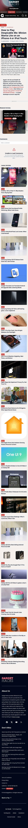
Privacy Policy (5, 780)
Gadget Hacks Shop (10, 15)
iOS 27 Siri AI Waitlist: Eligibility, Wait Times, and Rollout (12, 357)
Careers (7, 788)
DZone (19, 817)
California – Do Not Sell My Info (9, 785)
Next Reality (19, 12)
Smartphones (14, 8)
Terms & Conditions (7, 777)
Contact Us (4, 783)
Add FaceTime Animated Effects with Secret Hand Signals (13, 750)
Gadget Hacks (12, 12)
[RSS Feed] (21, 722)
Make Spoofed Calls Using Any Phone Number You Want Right (13, 763)
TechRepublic (7, 813)
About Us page (16, 717)
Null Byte (25, 12)
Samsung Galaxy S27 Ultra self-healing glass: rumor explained (12, 309)
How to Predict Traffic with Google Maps (12, 747)
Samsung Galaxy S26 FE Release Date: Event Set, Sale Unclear (12, 260)
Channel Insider (11, 817)
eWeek (14, 813)
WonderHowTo (4, 12)
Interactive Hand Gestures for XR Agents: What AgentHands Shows (13, 409)
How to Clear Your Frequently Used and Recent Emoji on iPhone (13, 759)
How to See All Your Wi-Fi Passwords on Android (14, 732)
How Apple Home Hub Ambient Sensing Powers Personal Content (13, 443)
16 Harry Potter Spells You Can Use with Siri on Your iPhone (13, 744)
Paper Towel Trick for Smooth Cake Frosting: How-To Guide (11, 613)
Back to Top (5, 798)
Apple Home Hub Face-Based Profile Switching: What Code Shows (11, 209)
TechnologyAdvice (16, 809)
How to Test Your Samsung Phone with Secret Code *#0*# (13, 755)
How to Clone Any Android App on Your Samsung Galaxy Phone (11, 739)
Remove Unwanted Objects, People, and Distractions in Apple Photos (12, 735)
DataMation (21, 813)
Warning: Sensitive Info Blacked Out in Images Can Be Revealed (13, 767)
